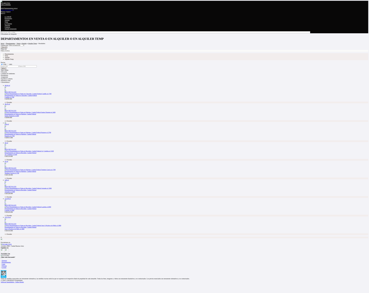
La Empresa (8, 23)
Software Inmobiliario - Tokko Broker (12, 282)
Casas (3, 264)
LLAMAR (8, 17)
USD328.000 (9, 195)
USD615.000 (9, 139)
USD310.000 (9, 232)
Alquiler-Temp (32, 43)
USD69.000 (9, 119)
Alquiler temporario (11, 29)
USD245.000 (9, 213)
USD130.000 (9, 176)
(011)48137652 (7, 244)
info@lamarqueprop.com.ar (9, 8)
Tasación (7, 25)
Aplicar (3, 68)
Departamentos (10, 43)
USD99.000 (9, 100)
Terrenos (4, 260)
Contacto (7, 27)
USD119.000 (9, 158)
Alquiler (7, 20)
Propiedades (8, 18)
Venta (6, 22)
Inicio (2, 43)
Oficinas (4, 266)
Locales (4, 267)
